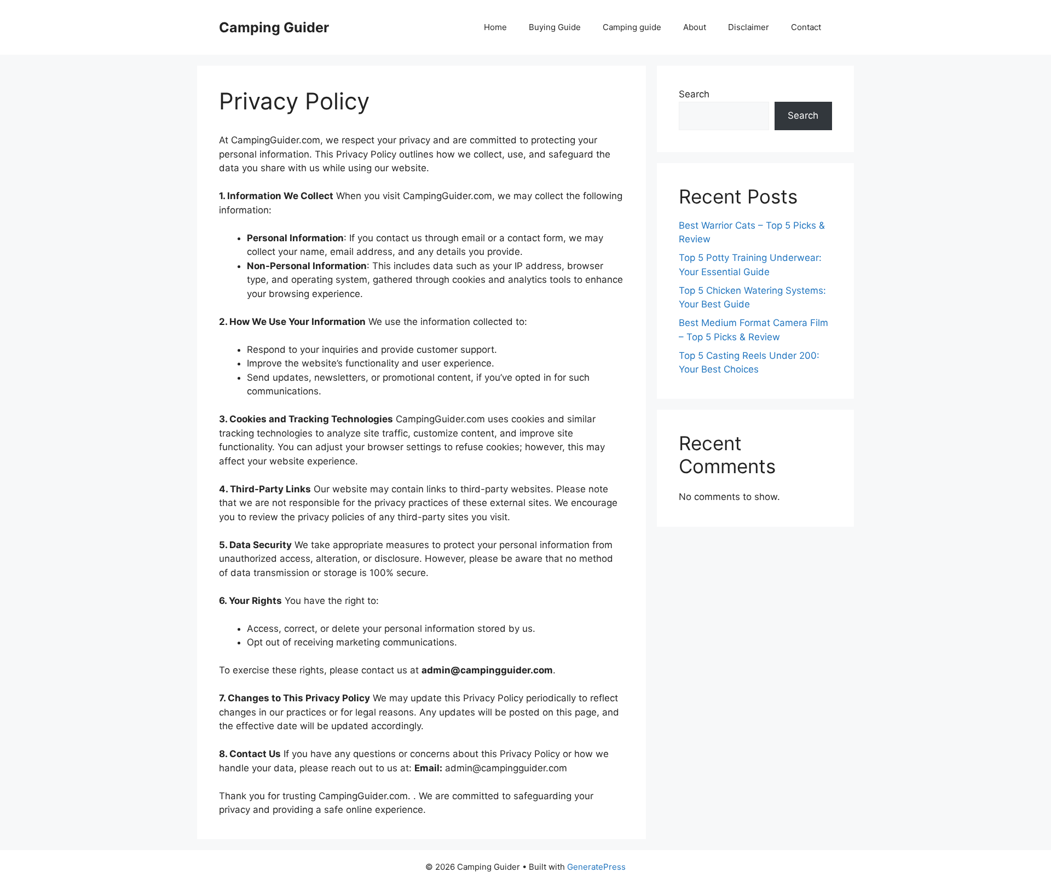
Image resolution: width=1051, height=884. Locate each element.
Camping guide (632, 27)
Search (694, 94)
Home (495, 27)
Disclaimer (748, 27)
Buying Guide (555, 27)
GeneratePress (596, 867)
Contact (806, 27)
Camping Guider (274, 27)
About (694, 27)
